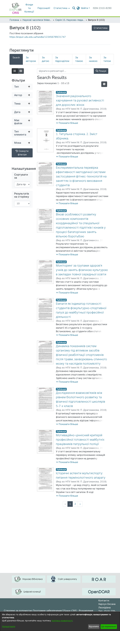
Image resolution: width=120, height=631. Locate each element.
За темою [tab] (79, 59)
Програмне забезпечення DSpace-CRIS (55, 610)
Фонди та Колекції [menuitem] (29, 8)
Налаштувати (8, 626)
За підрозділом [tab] (62, 59)
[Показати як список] (15, 71)
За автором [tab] (31, 59)
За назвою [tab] (93, 59)
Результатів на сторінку (21, 195)
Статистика (100, 28)
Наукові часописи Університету (37, 20)
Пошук (102, 71)
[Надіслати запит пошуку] (74, 8)
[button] (67, 123)
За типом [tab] (107, 59)
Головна (14, 20)
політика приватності (62, 620)
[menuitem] (61, 8)
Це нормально (108, 626)
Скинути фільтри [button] (23, 152)
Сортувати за (21, 176)
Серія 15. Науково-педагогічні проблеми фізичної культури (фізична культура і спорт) (70, 20)
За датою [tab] (45, 59)
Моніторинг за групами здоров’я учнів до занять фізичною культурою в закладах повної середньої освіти (82, 270)
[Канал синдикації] (104, 84)
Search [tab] (16, 57)
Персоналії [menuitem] (43, 8)
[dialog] (60, 621)
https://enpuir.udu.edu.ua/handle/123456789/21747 (38, 37)
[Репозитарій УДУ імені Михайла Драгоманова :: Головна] (16, 8)
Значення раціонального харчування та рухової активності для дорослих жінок (80, 100)
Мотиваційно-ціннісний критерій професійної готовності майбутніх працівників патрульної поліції (80, 439)
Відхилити (94, 626)
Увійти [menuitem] (84, 8)
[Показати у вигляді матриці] (21, 71)
